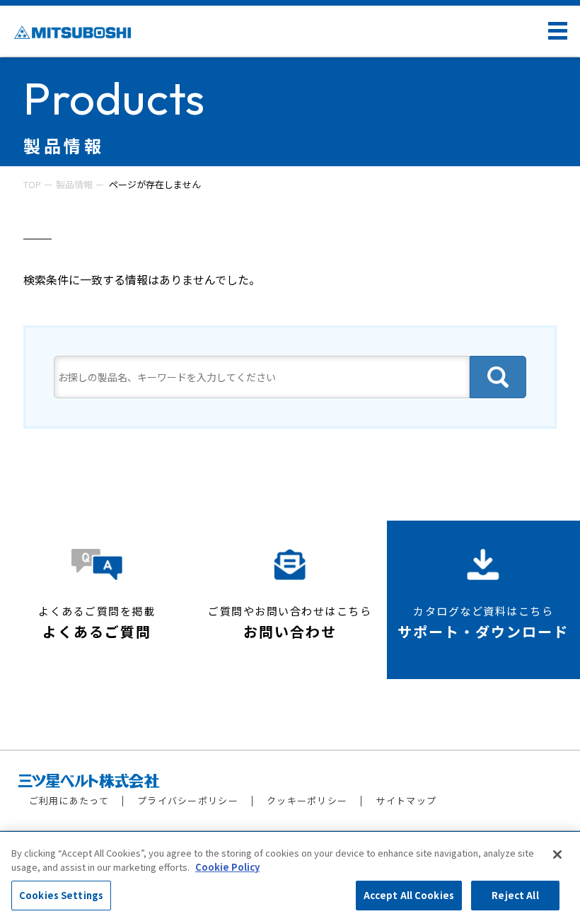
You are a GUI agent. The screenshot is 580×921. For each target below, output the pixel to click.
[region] (290, 876)
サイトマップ (406, 800)
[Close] (557, 854)
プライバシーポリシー (187, 800)
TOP (32, 184)
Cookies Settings (61, 895)
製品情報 (74, 184)
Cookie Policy (227, 867)
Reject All (515, 895)
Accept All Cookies (409, 895)
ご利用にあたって (69, 800)
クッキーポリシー (307, 800)
